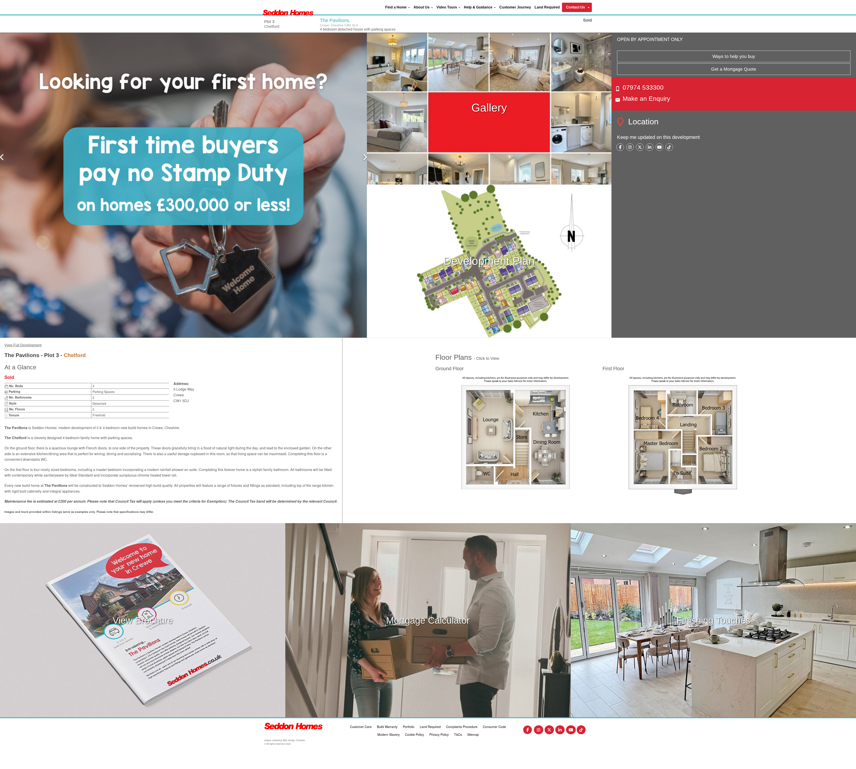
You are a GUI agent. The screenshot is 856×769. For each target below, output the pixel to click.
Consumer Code (494, 726)
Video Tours (446, 7)
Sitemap (473, 734)
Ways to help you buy (733, 56)
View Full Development (22, 345)
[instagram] (630, 147)
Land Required (547, 7)
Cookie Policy (414, 734)
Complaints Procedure (461, 726)
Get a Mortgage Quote (733, 69)
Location (642, 121)
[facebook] (620, 147)
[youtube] (659, 147)
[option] (183, 184)
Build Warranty (387, 726)
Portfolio (408, 726)
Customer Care (361, 726)
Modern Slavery (388, 734)
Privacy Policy (439, 734)
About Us (422, 7)
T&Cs (458, 734)
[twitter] (640, 147)
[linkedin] (649, 147)
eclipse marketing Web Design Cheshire (284, 740)
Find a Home (396, 7)
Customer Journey (515, 7)
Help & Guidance (478, 7)
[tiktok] (669, 147)
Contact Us (575, 7)
